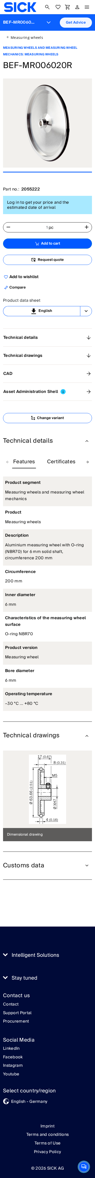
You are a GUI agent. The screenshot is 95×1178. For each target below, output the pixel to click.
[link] (20, 7)
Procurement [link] (16, 1021)
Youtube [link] (11, 1074)
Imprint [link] (47, 1126)
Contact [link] (10, 1004)
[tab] (24, 462)
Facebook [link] (13, 1057)
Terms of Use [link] (47, 1143)
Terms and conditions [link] (47, 1134)
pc (51, 227)
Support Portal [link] (17, 1013)
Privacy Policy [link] (47, 1151)
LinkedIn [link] (11, 1048)
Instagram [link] (13, 1065)
